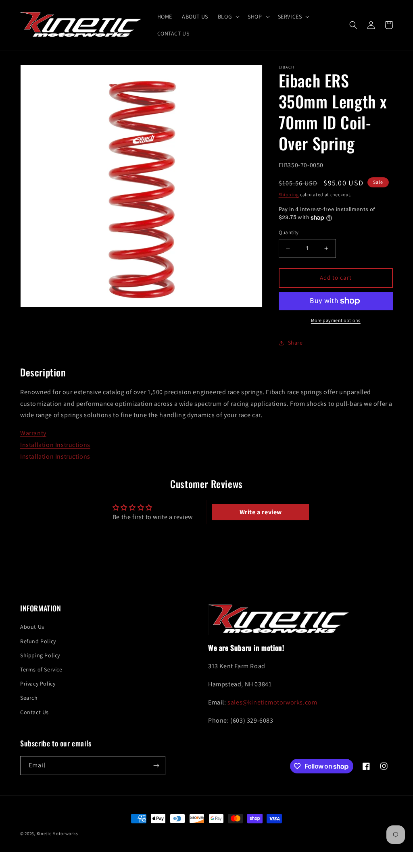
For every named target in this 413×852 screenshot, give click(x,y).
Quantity (289, 232)
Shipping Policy (40, 655)
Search (29, 697)
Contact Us (34, 712)
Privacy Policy (37, 683)
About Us (32, 626)
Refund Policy (38, 641)
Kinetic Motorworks (57, 833)
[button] (228, 16)
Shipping (289, 194)
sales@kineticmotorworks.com (272, 702)
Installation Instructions (55, 445)
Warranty (33, 433)
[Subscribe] (156, 765)
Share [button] (295, 342)
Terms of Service (41, 669)
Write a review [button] (261, 512)
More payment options (336, 320)
